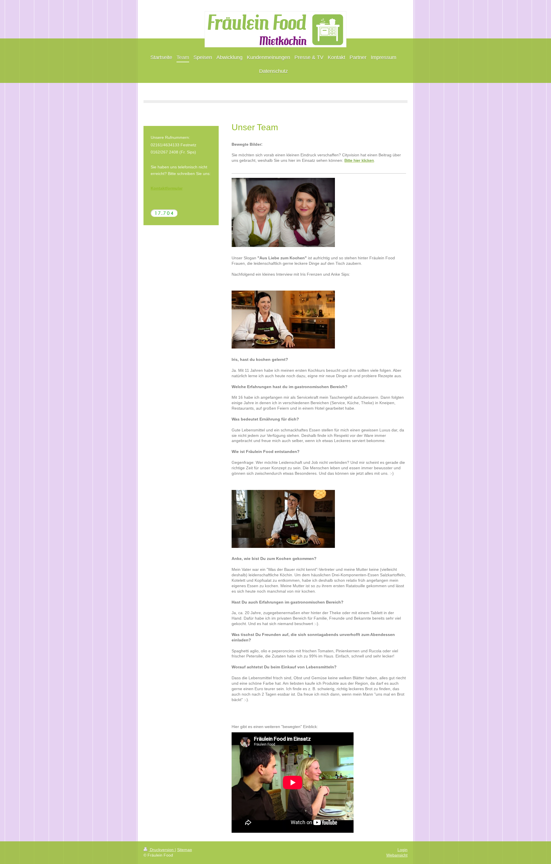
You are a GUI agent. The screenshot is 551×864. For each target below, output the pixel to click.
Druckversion (162, 849)
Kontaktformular (167, 188)
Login (402, 849)
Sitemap (184, 849)
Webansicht (397, 855)
